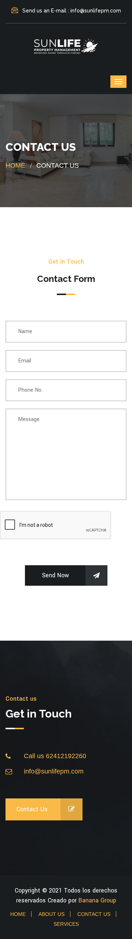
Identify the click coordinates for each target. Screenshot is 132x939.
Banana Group (97, 900)
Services (66, 924)
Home (15, 165)
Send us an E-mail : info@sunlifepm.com (71, 11)
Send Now (55, 575)
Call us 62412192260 (55, 756)
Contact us (32, 809)
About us (51, 914)
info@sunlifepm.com (54, 771)
